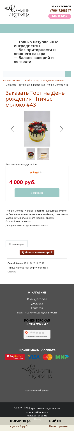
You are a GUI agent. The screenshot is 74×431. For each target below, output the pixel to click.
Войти (55, 421)
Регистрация (58, 426)
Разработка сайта (37, 415)
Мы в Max (59, 16)
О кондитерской (37, 299)
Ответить (12, 271)
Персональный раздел (37, 390)
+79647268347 (60, 10)
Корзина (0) (20, 421)
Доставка (37, 303)
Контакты (37, 308)
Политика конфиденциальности (37, 312)
